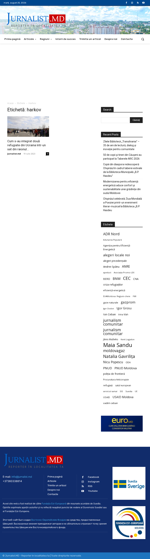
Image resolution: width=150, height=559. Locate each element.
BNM (117, 279)
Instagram (94, 481)
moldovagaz (114, 351)
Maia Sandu (117, 345)
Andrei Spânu (111, 266)
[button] (142, 39)
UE (136, 391)
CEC (127, 278)
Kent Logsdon (127, 339)
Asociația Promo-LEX (124, 272)
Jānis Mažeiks (110, 339)
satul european (123, 385)
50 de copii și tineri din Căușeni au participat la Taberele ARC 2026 (122, 156)
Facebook (93, 477)
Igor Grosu (124, 308)
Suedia (128, 391)
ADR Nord (111, 234)
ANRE (126, 266)
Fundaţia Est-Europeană (54, 503)
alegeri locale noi (116, 255)
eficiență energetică (114, 290)
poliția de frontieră (114, 373)
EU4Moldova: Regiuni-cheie (116, 296)
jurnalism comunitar (113, 322)
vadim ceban (110, 403)
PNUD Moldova (126, 368)
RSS (90, 486)
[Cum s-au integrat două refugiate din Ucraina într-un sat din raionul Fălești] (28, 126)
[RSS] (138, 3)
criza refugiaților (113, 284)
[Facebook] (126, 3)
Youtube (93, 491)
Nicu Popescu (113, 362)
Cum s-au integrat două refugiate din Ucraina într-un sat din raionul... (26, 145)
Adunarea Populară (112, 240)
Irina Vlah (123, 314)
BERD (106, 279)
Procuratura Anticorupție (116, 379)
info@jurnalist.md (22, 476)
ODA (128, 362)
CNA (135, 279)
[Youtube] (143, 3)
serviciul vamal (110, 391)
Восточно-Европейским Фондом (48, 519)
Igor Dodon (108, 308)
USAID (106, 397)
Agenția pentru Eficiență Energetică (116, 247)
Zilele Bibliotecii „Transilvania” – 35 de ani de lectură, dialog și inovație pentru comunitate (121, 145)
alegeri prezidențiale (115, 260)
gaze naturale (110, 302)
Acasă (10, 103)
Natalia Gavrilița (119, 356)
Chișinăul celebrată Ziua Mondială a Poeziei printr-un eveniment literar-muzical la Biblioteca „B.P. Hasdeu (122, 204)
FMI (134, 296)
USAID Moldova (122, 397)
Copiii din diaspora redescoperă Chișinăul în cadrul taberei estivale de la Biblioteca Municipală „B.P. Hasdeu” (122, 170)
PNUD (107, 368)
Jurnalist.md (14, 153)
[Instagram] (132, 3)
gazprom (128, 302)
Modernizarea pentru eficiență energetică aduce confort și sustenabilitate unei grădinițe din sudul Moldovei (122, 187)
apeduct (107, 272)
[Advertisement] (75, 71)
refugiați (108, 385)
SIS (121, 391)
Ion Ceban (109, 314)
